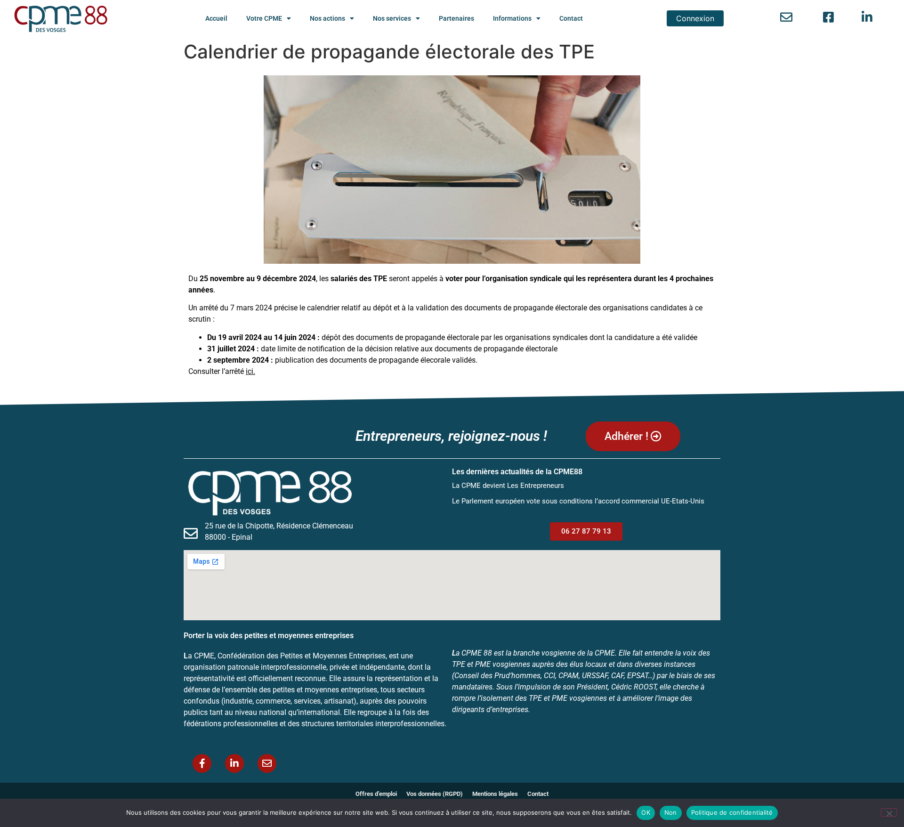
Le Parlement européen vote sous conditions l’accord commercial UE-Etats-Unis (578, 501)
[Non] (889, 812)
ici (249, 371)
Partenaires (456, 18)
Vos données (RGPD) (434, 793)
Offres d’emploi (376, 793)
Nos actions (327, 18)
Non (670, 812)
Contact (571, 18)
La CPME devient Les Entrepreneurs (508, 485)
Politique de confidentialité (732, 812)
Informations (512, 18)
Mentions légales (495, 793)
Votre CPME (264, 18)
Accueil (216, 18)
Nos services (392, 18)
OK (645, 812)
